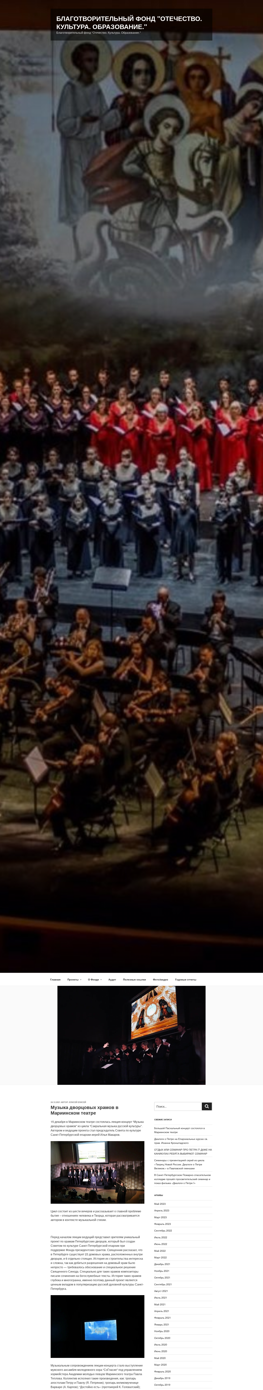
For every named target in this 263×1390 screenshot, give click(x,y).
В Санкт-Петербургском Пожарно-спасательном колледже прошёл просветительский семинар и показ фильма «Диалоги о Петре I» (182, 1179)
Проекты (73, 979)
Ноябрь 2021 (161, 1271)
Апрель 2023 (161, 1210)
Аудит (112, 979)
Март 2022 (160, 1257)
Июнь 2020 (160, 1351)
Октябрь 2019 (162, 1384)
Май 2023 (160, 1203)
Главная (55, 979)
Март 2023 (160, 1217)
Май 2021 (160, 1304)
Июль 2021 (160, 1297)
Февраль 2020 (162, 1371)
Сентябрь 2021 (163, 1284)
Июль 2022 (160, 1237)
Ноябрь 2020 (161, 1331)
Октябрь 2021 (162, 1277)
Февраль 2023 (162, 1224)
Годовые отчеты (185, 979)
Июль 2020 (160, 1344)
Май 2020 (160, 1358)
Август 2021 (161, 1291)
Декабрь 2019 (162, 1378)
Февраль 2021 (162, 1317)
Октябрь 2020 (162, 1338)
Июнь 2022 (160, 1244)
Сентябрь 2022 (163, 1230)
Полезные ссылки (134, 979)
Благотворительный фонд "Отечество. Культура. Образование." (129, 22)
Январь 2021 (161, 1324)
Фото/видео (160, 979)
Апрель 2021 (161, 1311)
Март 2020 (160, 1364)
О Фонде (93, 979)
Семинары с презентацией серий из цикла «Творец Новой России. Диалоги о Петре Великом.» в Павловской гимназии (179, 1164)
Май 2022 (160, 1250)
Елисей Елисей (77, 1102)
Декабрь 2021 (162, 1264)
